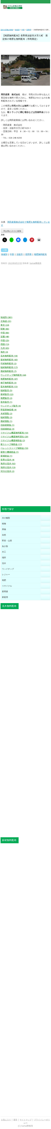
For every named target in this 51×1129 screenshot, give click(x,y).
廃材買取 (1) (6, 421)
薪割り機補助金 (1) (10, 452)
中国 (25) (5, 340)
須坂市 (19, 254)
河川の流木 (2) (7, 471)
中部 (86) (5, 332)
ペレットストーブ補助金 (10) (14, 448)
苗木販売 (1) (6, 402)
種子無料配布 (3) (8, 383)
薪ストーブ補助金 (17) (11, 444)
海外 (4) (4, 352)
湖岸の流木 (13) (8, 467)
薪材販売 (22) (7, 394)
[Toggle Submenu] (45, 518)
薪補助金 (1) (6, 456)
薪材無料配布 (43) (9, 359)
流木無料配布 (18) (9, 356)
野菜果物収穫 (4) (8, 409)
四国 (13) (5, 344)
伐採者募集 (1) (7, 425)
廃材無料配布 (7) (8, 371)
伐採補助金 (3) (7, 429)
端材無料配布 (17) (9, 367)
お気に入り (6, 1120)
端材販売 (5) (6, 390)
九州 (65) (5, 348)
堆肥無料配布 (40, 254)
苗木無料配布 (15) (9, 386)
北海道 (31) (6, 321)
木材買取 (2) (6, 413)
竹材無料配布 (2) (8, 363)
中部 (12, 254)
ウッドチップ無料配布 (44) (13, 375)
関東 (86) (5, 329)
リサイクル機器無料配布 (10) (14, 433)
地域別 (4, 254)
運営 (15, 1120)
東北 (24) (5, 325)
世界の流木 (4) (7, 459)
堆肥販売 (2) (6, 398)
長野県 (28, 254)
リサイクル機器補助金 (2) (13, 440)
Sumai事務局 (35, 263)
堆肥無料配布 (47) (9, 379)
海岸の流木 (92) (8, 463)
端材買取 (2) (6, 417)
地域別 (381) (6, 317)
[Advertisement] (25, 16)
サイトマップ (26, 1120)
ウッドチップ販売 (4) (11, 406)
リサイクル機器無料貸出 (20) (14, 436)
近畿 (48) (5, 336)
